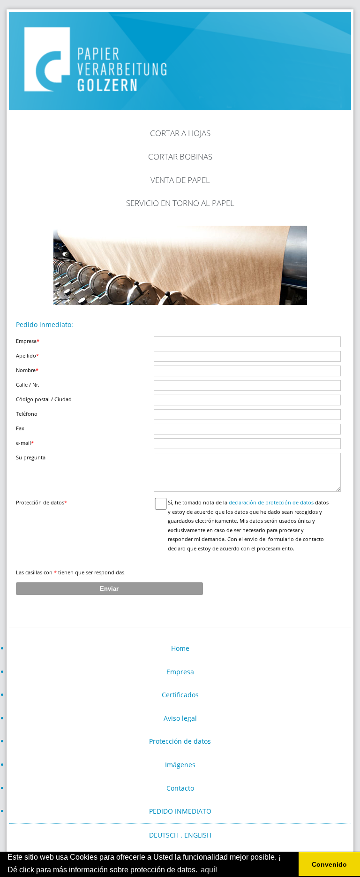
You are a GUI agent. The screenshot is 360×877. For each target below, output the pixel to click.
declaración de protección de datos (271, 502)
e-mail (25, 442)
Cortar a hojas (180, 133)
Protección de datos (180, 741)
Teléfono (27, 413)
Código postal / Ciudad (44, 399)
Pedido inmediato (180, 811)
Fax (20, 428)
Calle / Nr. (27, 384)
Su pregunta (30, 457)
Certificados (180, 694)
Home (180, 648)
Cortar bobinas (180, 156)
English (197, 835)
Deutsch (164, 835)
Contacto (180, 788)
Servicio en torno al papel (180, 203)
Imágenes (180, 764)
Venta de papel (180, 180)
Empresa (27, 340)
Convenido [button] (329, 864)
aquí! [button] (209, 870)
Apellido (27, 355)
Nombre (27, 370)
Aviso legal (180, 718)
